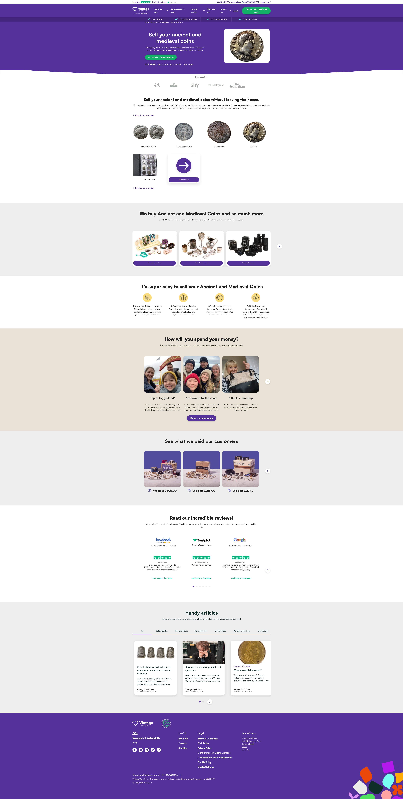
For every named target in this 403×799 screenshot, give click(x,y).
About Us (183, 738)
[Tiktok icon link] (159, 750)
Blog (134, 742)
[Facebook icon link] (134, 750)
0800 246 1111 (164, 64)
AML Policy (203, 743)
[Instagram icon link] (147, 750)
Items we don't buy (177, 10)
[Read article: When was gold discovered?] (252, 668)
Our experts (263, 631)
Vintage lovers (201, 631)
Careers (182, 743)
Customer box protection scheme (215, 757)
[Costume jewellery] (154, 249)
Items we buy (158, 10)
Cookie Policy (204, 762)
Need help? (266, 2)
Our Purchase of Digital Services (214, 752)
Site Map (182, 748)
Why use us (211, 10)
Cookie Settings (206, 767)
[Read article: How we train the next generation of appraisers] (204, 668)
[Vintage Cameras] (248, 249)
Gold (248, 667)
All (142, 631)
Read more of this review (162, 578)
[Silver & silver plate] (201, 249)
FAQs (235, 11)
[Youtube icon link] (141, 750)
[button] (193, 586)
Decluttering (220, 631)
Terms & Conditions (208, 738)
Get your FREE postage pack (256, 10)
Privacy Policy (205, 748)
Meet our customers (201, 418)
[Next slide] (279, 246)
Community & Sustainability (146, 738)
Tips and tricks (181, 631)
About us (223, 10)
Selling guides (162, 631)
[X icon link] (153, 750)
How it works (194, 10)
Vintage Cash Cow (242, 631)
